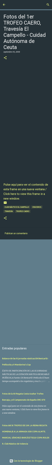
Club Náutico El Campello (17, 207)
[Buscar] (48, 4)
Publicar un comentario (16, 233)
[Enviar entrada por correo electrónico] (5, 204)
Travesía (9, 211)
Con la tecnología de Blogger (28, 460)
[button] (5, 58)
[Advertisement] (26, 270)
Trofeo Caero (22, 211)
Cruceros (36, 207)
